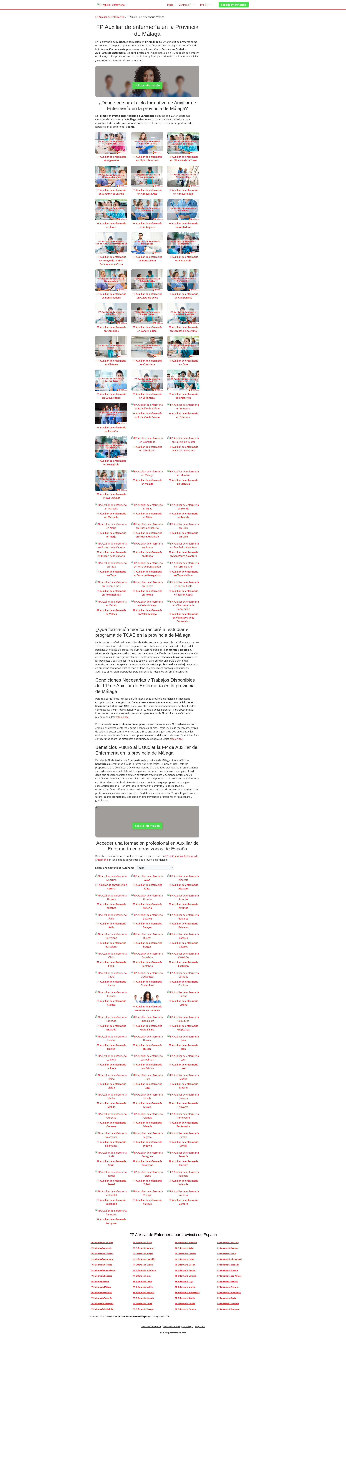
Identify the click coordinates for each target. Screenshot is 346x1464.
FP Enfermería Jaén (142, 1276)
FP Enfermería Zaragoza (228, 1309)
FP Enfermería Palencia (143, 1292)
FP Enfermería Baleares (101, 1276)
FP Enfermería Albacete (186, 1242)
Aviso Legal (187, 1326)
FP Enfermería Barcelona (102, 1253)
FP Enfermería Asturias (143, 1248)
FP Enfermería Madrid (227, 1281)
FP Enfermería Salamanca (229, 1292)
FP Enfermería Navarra (227, 1287)
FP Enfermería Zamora (185, 1309)
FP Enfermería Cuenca (143, 1264)
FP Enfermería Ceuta (184, 1259)
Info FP (204, 4)
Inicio (170, 4)
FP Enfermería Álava (142, 1242)
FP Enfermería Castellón (144, 1259)
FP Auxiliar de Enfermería (109, 17)
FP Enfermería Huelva (185, 1270)
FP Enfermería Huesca (227, 1270)
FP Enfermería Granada (228, 1264)
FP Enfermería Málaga (101, 1287)
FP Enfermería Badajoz (227, 1248)
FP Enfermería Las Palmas (229, 1276)
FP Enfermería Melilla (143, 1287)
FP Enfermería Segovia (143, 1298)
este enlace (122, 717)
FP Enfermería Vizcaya (143, 1309)
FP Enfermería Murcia (185, 1287)
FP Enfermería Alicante (228, 1242)
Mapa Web (200, 1326)
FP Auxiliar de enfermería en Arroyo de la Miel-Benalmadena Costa (111, 260)
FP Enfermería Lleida (142, 1281)
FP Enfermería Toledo (185, 1303)
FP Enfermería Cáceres (185, 1253)
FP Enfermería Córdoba (101, 1264)
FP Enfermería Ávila (184, 1248)
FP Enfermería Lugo (184, 1281)
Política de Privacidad (151, 1326)
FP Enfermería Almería (101, 1248)
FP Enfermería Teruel (142, 1303)
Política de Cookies (171, 1326)
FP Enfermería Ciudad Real (229, 1259)
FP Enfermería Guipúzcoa (144, 1270)
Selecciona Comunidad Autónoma (114, 867)
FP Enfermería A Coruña (102, 1242)
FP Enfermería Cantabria (102, 1259)
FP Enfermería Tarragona (102, 1303)
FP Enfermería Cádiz (226, 1253)
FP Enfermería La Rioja (185, 1276)
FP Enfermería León (100, 1281)
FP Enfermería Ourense (101, 1292)
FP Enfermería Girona (185, 1264)
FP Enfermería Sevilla (185, 1298)
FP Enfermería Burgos (143, 1253)
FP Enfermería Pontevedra (187, 1292)
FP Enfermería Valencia (228, 1303)
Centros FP (185, 4)
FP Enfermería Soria (226, 1298)
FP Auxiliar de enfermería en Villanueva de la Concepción (183, 617)
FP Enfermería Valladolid (102, 1309)
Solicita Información (233, 4)
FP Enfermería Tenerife (101, 1298)
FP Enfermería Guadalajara (103, 1270)
